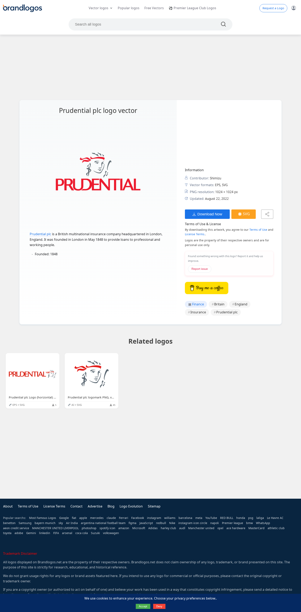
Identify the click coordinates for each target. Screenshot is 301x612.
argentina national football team (103, 523)
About (8, 506)
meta (198, 518)
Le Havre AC (275, 518)
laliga (260, 518)
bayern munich (45, 523)
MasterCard (256, 528)
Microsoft (138, 528)
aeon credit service (16, 528)
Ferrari (123, 518)
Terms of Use (258, 230)
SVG (246, 214)
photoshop (89, 528)
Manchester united (201, 528)
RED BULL (226, 518)
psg (250, 518)
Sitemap (154, 506)
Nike (172, 523)
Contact (76, 506)
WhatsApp (263, 523)
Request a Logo (273, 8)
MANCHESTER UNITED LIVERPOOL (55, 528)
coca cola (81, 533)
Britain (219, 304)
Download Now (209, 214)
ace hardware (235, 528)
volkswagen (111, 533)
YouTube (211, 518)
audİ (182, 528)
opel (220, 528)
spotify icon (107, 528)
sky (61, 523)
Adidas (153, 528)
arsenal (67, 533)
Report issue (199, 268)
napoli (214, 523)
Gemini (31, 533)
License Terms (54, 506)
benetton (9, 523)
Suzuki (95, 533)
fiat (74, 518)
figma (132, 523)
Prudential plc (40, 234)
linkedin (44, 533)
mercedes (97, 518)
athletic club (276, 528)
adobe (19, 533)
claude (111, 518)
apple (83, 518)
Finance (197, 304)
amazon (123, 528)
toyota (7, 533)
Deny (159, 606)
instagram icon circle (192, 523)
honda (240, 518)
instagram (154, 518)
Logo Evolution (131, 506)
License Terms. (195, 234)
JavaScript (146, 523)
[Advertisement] (150, 67)
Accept (143, 606)
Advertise (95, 506)
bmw (249, 523)
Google (64, 518)
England (241, 304)
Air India (72, 523)
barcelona (185, 518)
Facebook (137, 518)
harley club (168, 528)
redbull (161, 523)
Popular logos (128, 8)
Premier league (232, 523)
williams (169, 518)
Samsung (25, 523)
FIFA (56, 533)
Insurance (198, 312)
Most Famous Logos (42, 518)
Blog (111, 506)
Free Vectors (154, 8)
